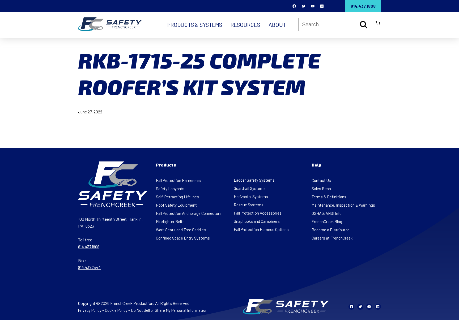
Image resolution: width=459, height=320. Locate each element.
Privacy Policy (89, 310)
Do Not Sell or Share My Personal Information (169, 310)
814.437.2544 (89, 267)
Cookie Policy (116, 310)
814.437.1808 (363, 5)
